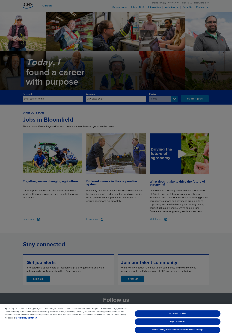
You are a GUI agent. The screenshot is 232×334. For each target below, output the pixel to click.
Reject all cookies (177, 321)
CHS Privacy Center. (24, 318)
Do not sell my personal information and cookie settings (177, 329)
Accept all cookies (177, 313)
